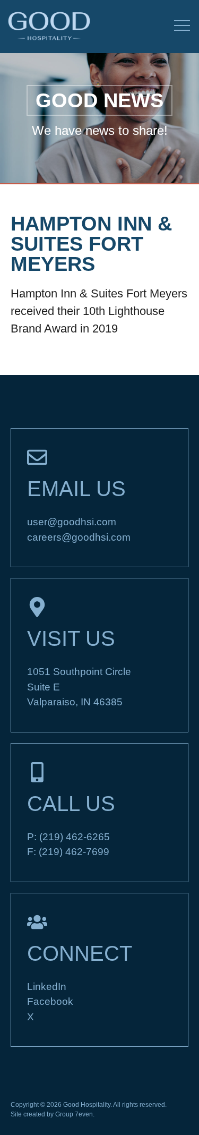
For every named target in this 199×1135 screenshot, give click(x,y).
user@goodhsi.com (71, 521)
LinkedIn (46, 986)
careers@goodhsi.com (79, 537)
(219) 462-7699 (74, 851)
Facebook (50, 1001)
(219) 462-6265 (74, 836)
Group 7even (74, 1114)
